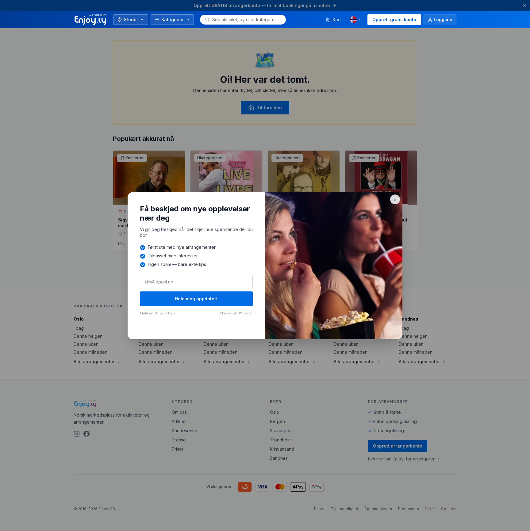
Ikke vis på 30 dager (236, 313)
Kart (336, 19)
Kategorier (172, 19)
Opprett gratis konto (394, 19)
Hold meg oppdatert (196, 298)
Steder (131, 19)
